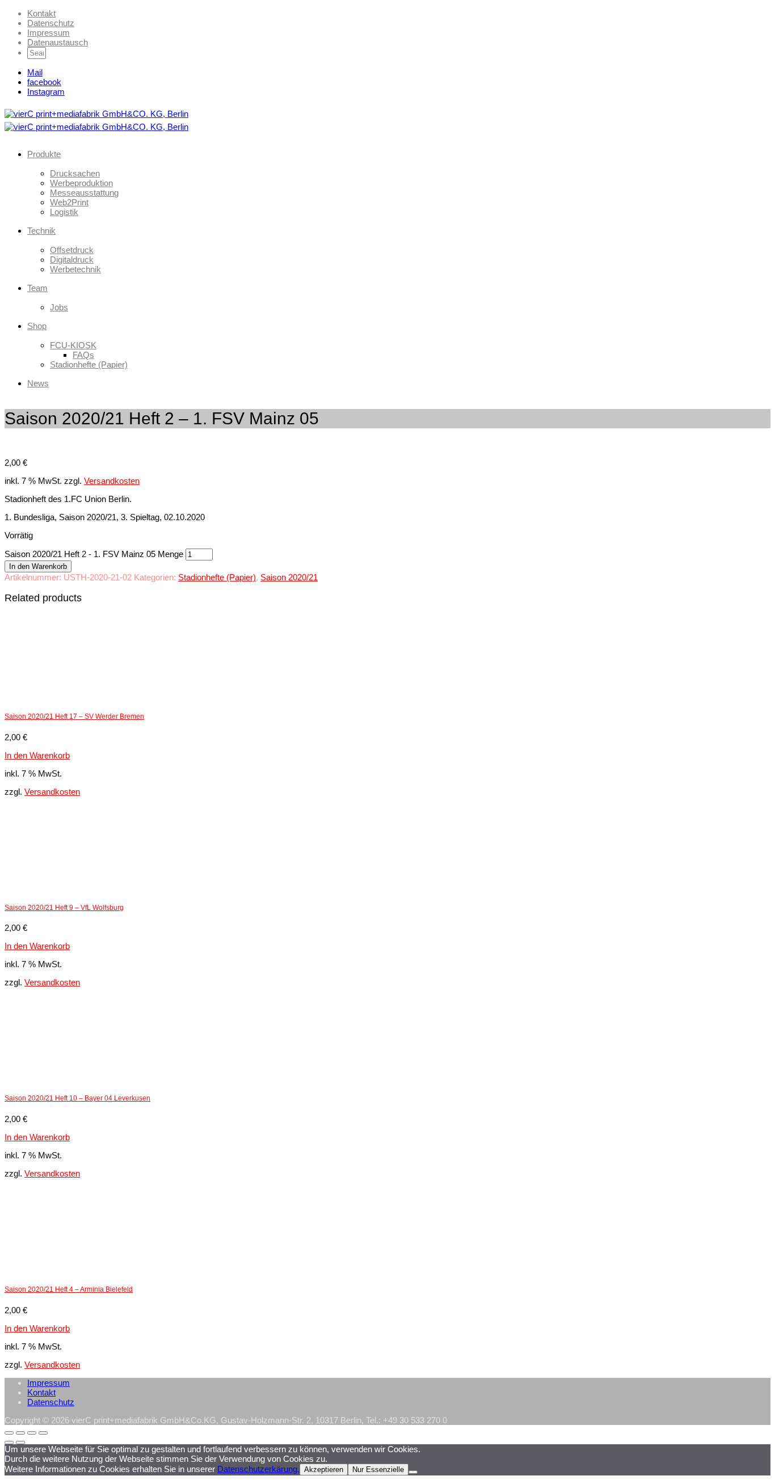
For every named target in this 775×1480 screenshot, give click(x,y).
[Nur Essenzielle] (413, 1472)
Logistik (64, 212)
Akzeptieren (323, 1469)
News (38, 383)
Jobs (59, 307)
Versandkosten (112, 481)
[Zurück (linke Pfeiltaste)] (9, 1442)
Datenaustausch (57, 42)
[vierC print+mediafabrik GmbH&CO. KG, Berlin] (96, 113)
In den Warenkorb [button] (37, 755)
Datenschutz (50, 23)
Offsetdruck (72, 250)
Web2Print (69, 202)
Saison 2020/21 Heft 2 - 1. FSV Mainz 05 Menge (94, 554)
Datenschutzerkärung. (258, 1469)
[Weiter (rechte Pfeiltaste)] (20, 1442)
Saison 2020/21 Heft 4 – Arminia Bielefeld (69, 1289)
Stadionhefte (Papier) (89, 364)
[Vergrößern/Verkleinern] (9, 1433)
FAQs (83, 355)
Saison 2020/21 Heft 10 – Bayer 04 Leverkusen (77, 1098)
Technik (41, 230)
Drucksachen (75, 173)
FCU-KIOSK (73, 345)
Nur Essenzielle (378, 1469)
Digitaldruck (72, 259)
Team (37, 288)
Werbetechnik (75, 269)
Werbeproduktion (81, 183)
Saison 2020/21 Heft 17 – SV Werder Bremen (74, 716)
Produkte (44, 154)
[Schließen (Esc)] (43, 1433)
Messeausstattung (84, 192)
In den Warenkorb (38, 566)
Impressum (48, 32)
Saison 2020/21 (289, 577)
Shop (37, 326)
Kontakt (41, 13)
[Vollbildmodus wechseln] (20, 1433)
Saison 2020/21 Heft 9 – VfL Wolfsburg (64, 908)
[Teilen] (31, 1433)
